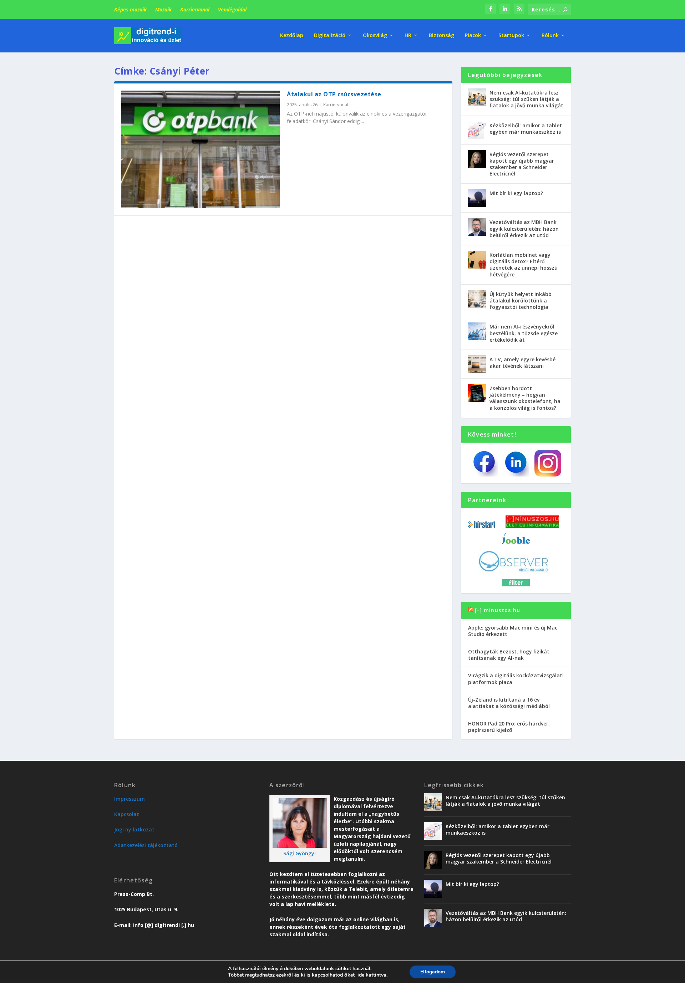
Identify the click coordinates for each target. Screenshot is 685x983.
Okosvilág (375, 35)
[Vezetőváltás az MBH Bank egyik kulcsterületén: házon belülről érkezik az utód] (477, 227)
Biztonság (441, 35)
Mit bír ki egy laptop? (516, 193)
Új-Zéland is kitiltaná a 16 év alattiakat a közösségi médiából (509, 702)
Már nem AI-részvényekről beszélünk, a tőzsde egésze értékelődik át (523, 333)
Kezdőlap (291, 35)
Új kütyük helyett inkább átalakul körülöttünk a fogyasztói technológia (520, 300)
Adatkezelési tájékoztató (146, 845)
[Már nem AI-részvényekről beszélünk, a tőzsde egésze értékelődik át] (477, 331)
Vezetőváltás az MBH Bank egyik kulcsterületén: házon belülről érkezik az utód (524, 228)
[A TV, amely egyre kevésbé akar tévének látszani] (477, 364)
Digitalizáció (329, 35)
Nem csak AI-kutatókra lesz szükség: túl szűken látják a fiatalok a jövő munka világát (526, 99)
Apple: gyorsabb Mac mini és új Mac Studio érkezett (512, 630)
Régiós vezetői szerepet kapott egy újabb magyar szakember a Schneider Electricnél (521, 164)
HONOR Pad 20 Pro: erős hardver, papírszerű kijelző (509, 726)
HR (408, 35)
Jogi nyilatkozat (134, 829)
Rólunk (550, 35)
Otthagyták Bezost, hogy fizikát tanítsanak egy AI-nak (508, 654)
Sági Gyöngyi (299, 853)
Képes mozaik (130, 9)
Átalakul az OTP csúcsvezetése (334, 94)
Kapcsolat (126, 814)
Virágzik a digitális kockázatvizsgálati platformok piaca (516, 678)
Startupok (511, 35)
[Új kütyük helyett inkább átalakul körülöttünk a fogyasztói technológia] (477, 299)
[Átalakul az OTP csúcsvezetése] (200, 149)
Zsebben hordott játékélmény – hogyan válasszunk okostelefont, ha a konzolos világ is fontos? (524, 398)
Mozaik (163, 9)
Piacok (473, 35)
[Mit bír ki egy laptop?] (477, 198)
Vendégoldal (232, 9)
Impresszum (129, 798)
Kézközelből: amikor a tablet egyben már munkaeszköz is (525, 128)
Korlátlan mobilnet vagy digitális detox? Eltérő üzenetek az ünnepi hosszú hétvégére (523, 264)
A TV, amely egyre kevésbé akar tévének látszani (522, 362)
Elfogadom (432, 971)
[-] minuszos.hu (497, 610)
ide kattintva (371, 975)
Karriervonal (194, 9)
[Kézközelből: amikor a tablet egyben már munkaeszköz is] (477, 130)
